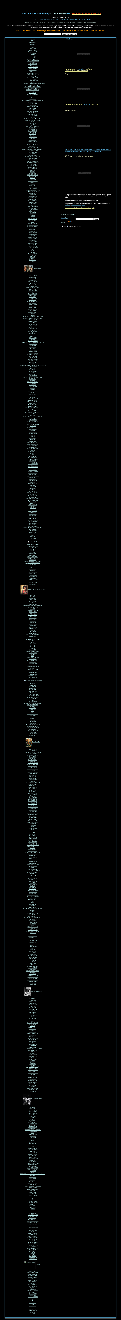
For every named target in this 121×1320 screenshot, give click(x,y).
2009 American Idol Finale (73, 104)
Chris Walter (88, 69)
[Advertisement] (60, 5)
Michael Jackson (70, 69)
